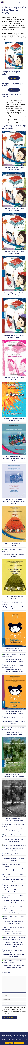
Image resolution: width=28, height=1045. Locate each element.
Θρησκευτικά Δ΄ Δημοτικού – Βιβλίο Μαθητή (14, 830)
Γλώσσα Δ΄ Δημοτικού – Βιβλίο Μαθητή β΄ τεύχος (14, 209)
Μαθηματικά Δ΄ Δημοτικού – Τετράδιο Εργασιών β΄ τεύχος (14, 660)
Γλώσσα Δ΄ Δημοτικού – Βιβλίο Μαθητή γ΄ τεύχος (14, 252)
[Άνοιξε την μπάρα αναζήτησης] (19, 2)
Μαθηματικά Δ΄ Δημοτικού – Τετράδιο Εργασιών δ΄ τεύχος (14, 712)
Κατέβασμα (14, 78)
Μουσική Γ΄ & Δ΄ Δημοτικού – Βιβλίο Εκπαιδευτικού (14, 932)
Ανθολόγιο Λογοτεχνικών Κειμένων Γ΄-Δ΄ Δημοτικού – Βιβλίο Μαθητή (14, 458)
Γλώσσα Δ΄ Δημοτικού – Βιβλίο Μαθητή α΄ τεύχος (14, 168)
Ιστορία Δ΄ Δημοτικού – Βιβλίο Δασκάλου (14, 597)
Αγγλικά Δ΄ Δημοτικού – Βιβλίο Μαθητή (14, 849)
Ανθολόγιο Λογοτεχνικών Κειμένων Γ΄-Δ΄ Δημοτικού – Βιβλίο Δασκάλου (14, 501)
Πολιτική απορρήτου (19, 1042)
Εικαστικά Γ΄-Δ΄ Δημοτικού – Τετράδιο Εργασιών (14, 891)
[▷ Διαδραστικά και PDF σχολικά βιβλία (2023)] (6, 2)
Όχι (12, 1042)
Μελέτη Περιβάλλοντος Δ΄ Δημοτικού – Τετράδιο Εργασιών (14, 775)
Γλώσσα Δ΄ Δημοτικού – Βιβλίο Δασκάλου (14, 378)
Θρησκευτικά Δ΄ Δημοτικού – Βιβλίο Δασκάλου (14, 840)
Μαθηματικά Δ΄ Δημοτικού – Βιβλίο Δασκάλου (14, 722)
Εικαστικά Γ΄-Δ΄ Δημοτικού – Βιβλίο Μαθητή (14, 880)
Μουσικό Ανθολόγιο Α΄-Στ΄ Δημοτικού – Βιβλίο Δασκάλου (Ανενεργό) (14, 944)
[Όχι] (26, 1039)
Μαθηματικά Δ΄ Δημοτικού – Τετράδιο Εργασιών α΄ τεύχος (14, 649)
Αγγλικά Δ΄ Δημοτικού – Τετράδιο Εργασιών (14, 859)
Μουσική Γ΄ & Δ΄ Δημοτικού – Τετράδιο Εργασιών (14, 922)
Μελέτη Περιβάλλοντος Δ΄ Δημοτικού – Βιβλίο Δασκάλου (14, 819)
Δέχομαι (7, 1042)
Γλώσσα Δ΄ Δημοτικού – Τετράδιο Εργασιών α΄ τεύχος (14, 294)
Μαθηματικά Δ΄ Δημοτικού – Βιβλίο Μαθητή (14, 608)
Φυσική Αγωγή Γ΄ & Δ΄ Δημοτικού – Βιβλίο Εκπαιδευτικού (14, 966)
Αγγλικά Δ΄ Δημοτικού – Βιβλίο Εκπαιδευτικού (14, 870)
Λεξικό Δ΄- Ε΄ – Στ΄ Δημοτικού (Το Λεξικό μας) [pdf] (14, 419)
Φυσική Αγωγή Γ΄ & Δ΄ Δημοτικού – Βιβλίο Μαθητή (14, 955)
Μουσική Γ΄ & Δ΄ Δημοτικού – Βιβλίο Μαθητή (14, 912)
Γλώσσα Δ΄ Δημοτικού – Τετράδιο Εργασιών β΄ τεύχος (14, 336)
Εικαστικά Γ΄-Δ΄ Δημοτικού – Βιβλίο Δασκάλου (14, 901)
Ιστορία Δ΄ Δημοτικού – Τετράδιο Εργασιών (14, 555)
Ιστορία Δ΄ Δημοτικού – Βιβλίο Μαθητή (14, 544)
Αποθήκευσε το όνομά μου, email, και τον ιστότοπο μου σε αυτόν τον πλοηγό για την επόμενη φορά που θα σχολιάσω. (15, 1010)
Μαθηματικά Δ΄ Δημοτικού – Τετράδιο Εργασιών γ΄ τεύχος (14, 670)
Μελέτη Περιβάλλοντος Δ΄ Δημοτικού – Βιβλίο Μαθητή (14, 733)
